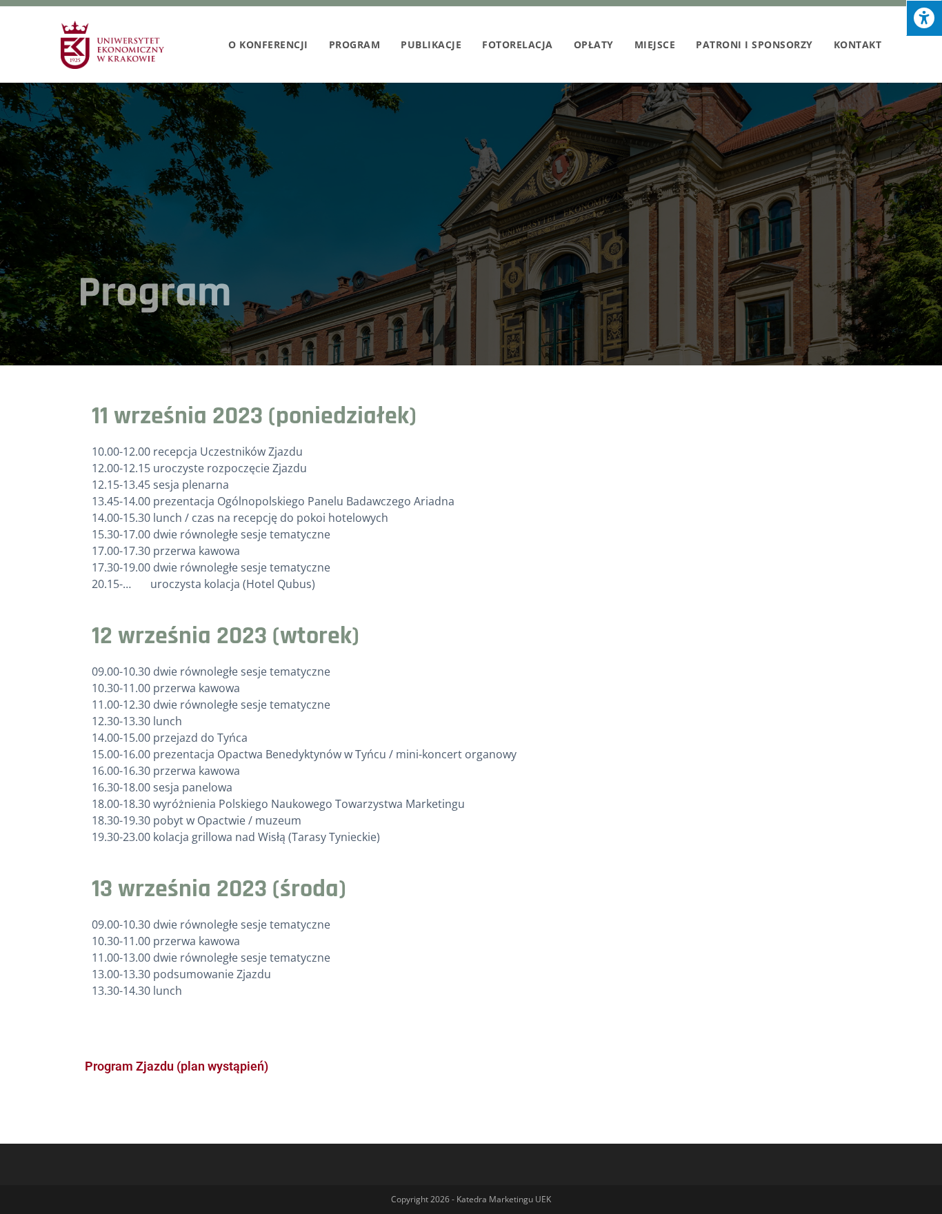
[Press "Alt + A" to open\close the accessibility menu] (924, 18)
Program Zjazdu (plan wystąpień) (176, 1066)
